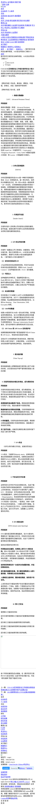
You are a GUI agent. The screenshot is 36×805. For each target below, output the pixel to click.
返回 (2, 54)
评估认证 (4, 30)
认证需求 (14, 32)
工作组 (6, 20)
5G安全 (7, 42)
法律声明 (4, 772)
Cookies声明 (5, 798)
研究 (2, 18)
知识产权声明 (5, 777)
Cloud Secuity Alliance (16, 764)
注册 (7, 4)
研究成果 (13, 20)
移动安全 (4, 40)
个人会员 (11, 11)
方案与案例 (5, 35)
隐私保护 (4, 774)
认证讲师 (14, 25)
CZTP (3, 729)
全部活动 (4, 16)
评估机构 (7, 32)
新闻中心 (11, 47)
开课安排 (28, 25)
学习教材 (21, 28)
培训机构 (21, 25)
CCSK (3, 727)
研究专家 (19, 20)
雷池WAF (22, 768)
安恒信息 (29, 768)
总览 (2, 20)
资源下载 (17, 2)
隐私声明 (14, 798)
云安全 (8, 37)
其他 (16, 42)
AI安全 (3, 37)
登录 (4, 4)
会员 (2, 9)
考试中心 (4, 2)
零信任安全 (30, 37)
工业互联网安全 (13, 40)
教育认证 (4, 23)
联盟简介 (4, 47)
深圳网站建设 (9, 786)
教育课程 (7, 25)
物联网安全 (23, 40)
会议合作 (11, 16)
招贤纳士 (17, 47)
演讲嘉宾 (17, 16)
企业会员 (4, 11)
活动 (2, 13)
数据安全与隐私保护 (18, 37)
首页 (2, 49)
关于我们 (4, 44)
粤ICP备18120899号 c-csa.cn (20, 782)
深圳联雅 (17, 786)
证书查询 (11, 2)
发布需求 (21, 42)
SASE (12, 42)
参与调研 (26, 20)
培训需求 (14, 28)
